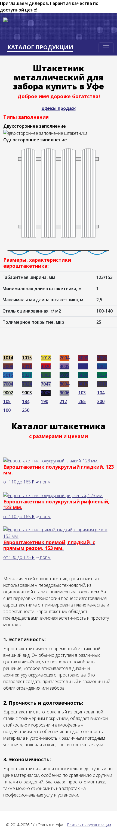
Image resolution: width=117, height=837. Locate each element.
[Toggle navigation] (106, 47)
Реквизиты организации (89, 824)
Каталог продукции (40, 47)
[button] (37, 482)
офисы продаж (59, 108)
